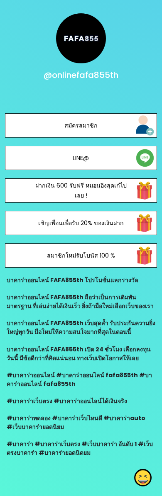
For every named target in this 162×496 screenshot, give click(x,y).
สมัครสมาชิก (81, 125)
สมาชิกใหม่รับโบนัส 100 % (81, 255)
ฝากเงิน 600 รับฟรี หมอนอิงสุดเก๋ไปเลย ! (81, 190)
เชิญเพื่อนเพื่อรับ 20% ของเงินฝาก (81, 223)
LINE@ (81, 158)
